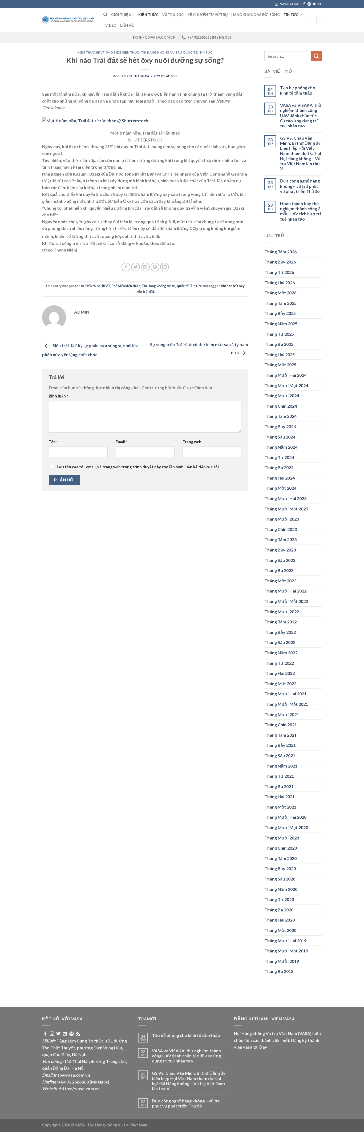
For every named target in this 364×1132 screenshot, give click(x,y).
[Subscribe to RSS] (78, 1034)
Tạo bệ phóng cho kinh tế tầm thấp (297, 90)
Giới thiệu (121, 15)
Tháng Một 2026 (280, 292)
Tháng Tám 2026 (280, 251)
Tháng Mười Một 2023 (286, 508)
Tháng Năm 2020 (280, 889)
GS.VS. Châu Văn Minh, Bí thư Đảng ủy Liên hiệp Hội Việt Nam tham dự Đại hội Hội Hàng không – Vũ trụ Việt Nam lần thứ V (300, 153)
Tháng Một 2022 (280, 683)
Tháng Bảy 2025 (280, 313)
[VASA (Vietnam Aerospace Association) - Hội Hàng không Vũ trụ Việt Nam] (68, 20)
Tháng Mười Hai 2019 (285, 940)
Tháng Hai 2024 (279, 477)
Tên (53, 442)
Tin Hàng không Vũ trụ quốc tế (169, 52)
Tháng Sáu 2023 (279, 560)
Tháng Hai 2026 (279, 282)
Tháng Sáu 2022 (279, 642)
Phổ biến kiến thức (122, 52)
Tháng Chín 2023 (280, 529)
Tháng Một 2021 (280, 806)
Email (121, 442)
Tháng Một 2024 (280, 487)
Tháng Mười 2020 (281, 837)
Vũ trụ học (173, 15)
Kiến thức (148, 15)
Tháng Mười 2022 (281, 611)
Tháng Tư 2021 (279, 775)
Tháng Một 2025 (280, 364)
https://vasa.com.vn (80, 1088)
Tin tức (291, 15)
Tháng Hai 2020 (279, 919)
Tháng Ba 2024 (278, 467)
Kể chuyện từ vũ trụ (207, 15)
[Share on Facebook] (126, 267)
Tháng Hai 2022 (279, 673)
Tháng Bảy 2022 (280, 632)
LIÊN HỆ (127, 25)
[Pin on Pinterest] (155, 267)
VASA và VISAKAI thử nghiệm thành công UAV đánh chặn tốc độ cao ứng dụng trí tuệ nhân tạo (301, 115)
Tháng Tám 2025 (280, 303)
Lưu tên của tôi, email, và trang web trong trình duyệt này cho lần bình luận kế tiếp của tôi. (138, 467)
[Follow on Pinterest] (71, 1034)
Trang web (192, 442)
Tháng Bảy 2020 (280, 868)
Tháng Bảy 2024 (280, 426)
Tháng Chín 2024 (280, 405)
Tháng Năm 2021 (280, 765)
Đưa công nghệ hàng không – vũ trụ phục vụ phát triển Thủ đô (300, 185)
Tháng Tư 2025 (279, 333)
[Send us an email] (319, 4)
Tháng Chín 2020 (280, 847)
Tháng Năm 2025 (280, 323)
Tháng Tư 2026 (279, 272)
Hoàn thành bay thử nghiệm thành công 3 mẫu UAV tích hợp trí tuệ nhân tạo (300, 211)
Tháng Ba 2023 (278, 570)
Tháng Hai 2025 (279, 354)
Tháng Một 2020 (280, 930)
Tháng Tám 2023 (280, 539)
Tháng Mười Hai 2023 (285, 498)
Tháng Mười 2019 (281, 961)
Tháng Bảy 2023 (280, 549)
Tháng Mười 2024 (281, 395)
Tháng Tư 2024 (279, 457)
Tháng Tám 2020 (280, 858)
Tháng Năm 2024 (280, 446)
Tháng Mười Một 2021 (286, 704)
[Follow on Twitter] (314, 4)
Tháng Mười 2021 (281, 714)
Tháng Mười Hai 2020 (285, 816)
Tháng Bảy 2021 (280, 745)
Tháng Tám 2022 (280, 621)
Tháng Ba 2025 (278, 344)
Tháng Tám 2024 (280, 416)
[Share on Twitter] (135, 267)
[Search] (105, 15)
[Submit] (316, 56)
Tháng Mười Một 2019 (286, 950)
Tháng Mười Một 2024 (286, 385)
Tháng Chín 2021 (280, 724)
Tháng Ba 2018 (278, 971)
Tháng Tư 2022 (279, 663)
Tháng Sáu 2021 (279, 755)
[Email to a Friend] (145, 267)
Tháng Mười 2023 (281, 518)
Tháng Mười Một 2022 (286, 601)
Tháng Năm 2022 (280, 652)
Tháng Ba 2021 (278, 786)
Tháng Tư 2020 (279, 899)
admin (171, 76)
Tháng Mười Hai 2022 (285, 590)
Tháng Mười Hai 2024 (285, 375)
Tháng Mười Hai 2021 (285, 693)
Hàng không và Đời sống (255, 15)
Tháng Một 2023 (280, 580)
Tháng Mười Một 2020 (286, 827)
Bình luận (58, 396)
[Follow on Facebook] (304, 4)
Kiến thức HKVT (91, 52)
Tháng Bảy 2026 (280, 261)
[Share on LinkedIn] (164, 267)
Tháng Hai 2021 (279, 796)
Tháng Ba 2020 (278, 909)
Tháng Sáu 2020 (279, 878)
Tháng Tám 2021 (280, 734)
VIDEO (110, 25)
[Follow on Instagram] (309, 4)
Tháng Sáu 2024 (279, 436)
